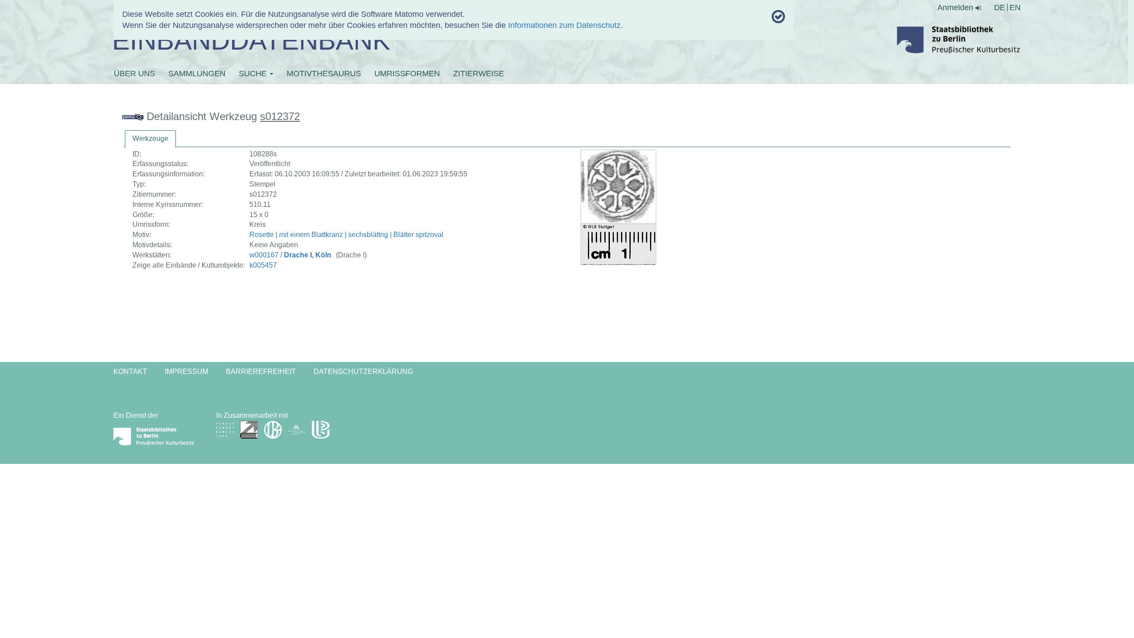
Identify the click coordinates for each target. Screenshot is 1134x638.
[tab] (150, 139)
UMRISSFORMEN (407, 73)
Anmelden (956, 7)
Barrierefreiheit (261, 371)
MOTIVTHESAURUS (324, 73)
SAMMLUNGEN (196, 73)
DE (999, 7)
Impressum (186, 371)
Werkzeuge (150, 138)
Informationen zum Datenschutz (564, 25)
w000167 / (290, 255)
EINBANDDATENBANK (251, 40)
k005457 (263, 265)
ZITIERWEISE (478, 73)
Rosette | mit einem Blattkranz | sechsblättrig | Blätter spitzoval (346, 234)
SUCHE (254, 73)
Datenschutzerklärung (363, 371)
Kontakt (130, 371)
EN (1015, 7)
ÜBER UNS (134, 73)
